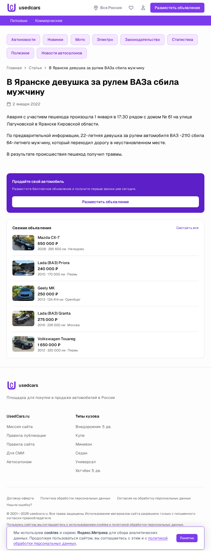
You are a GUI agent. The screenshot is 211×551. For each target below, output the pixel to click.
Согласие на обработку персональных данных (154, 498)
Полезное (20, 53)
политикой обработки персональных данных (147, 524)
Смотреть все (187, 228)
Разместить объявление (177, 7)
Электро (105, 39)
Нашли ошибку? (19, 505)
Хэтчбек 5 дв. (88, 470)
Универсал (86, 461)
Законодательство (142, 39)
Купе (80, 435)
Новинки (55, 39)
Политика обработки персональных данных (75, 498)
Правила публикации (26, 435)
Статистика (182, 39)
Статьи (35, 67)
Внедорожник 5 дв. (93, 426)
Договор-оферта (20, 498)
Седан (81, 453)
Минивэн (84, 444)
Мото (80, 39)
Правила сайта (21, 444)
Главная (14, 67)
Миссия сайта (20, 426)
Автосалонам (19, 461)
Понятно (187, 538)
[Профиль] (143, 8)
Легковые (18, 20)
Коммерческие (48, 20)
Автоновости (23, 39)
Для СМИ (15, 453)
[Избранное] (131, 8)
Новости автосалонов (61, 53)
